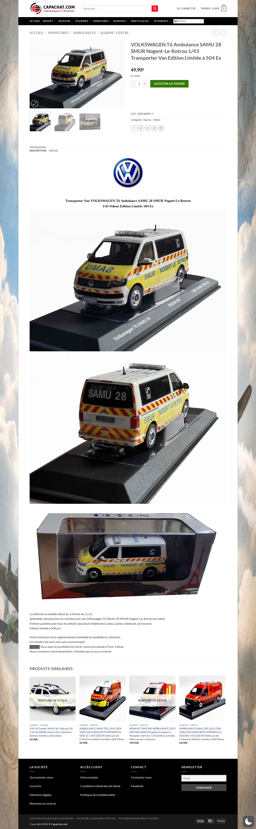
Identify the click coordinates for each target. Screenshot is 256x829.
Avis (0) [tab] (53, 150)
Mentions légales (41, 795)
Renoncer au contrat (43, 803)
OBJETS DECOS (140, 21)
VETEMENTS (161, 21)
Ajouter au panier (169, 83)
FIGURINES (81, 21)
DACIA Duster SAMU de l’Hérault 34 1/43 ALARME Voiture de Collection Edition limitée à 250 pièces (51, 732)
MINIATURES (100, 21)
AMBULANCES (84, 33)
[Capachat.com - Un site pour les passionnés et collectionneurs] (53, 8)
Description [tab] (38, 150)
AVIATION (64, 21)
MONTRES (119, 21)
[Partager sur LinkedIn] (161, 128)
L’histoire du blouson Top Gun (96, 818)
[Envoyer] (155, 8)
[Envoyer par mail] (148, 128)
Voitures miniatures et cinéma (138, 818)
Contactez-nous (141, 777)
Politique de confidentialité (97, 795)
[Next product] (216, 32)
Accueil (35, 21)
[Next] (118, 74)
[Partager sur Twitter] (141, 128)
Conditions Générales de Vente (100, 786)
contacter (105, 651)
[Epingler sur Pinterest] (154, 128)
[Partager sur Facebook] (134, 128)
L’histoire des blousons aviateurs (52, 818)
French (181, 21)
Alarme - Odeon (114, 33)
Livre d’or (35, 786)
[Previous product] (223, 32)
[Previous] (36, 74)
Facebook (137, 786)
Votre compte (89, 777)
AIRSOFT (48, 21)
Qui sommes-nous (41, 777)
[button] (186, 8)
